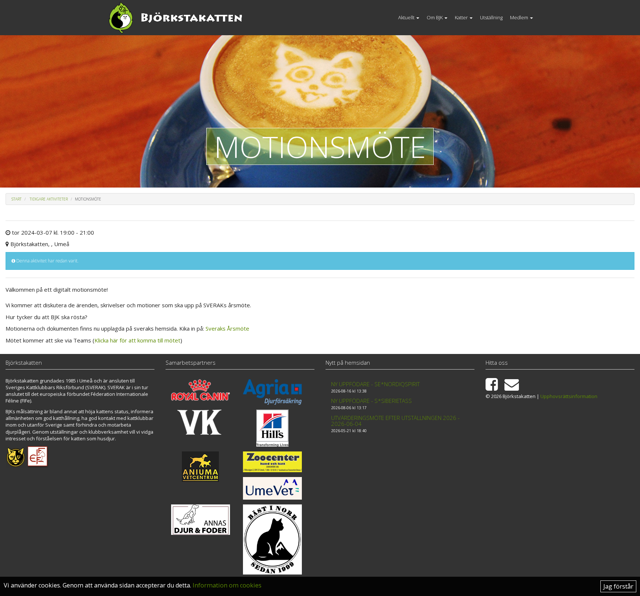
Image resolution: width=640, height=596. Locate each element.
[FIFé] (38, 456)
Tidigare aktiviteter (49, 199)
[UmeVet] (272, 488)
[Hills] (272, 428)
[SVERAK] (16, 456)
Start (16, 199)
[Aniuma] (200, 466)
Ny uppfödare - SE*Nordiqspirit (375, 384)
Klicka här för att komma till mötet (137, 340)
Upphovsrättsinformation (568, 396)
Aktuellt (407, 17)
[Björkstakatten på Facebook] (494, 387)
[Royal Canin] (200, 390)
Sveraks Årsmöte (227, 328)
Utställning (491, 17)
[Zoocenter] (272, 461)
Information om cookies (227, 585)
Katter (462, 17)
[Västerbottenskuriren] (200, 422)
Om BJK (435, 17)
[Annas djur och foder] (200, 519)
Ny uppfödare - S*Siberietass (371, 400)
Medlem (519, 17)
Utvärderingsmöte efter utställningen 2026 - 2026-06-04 (395, 421)
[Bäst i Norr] (272, 539)
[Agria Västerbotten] (272, 392)
